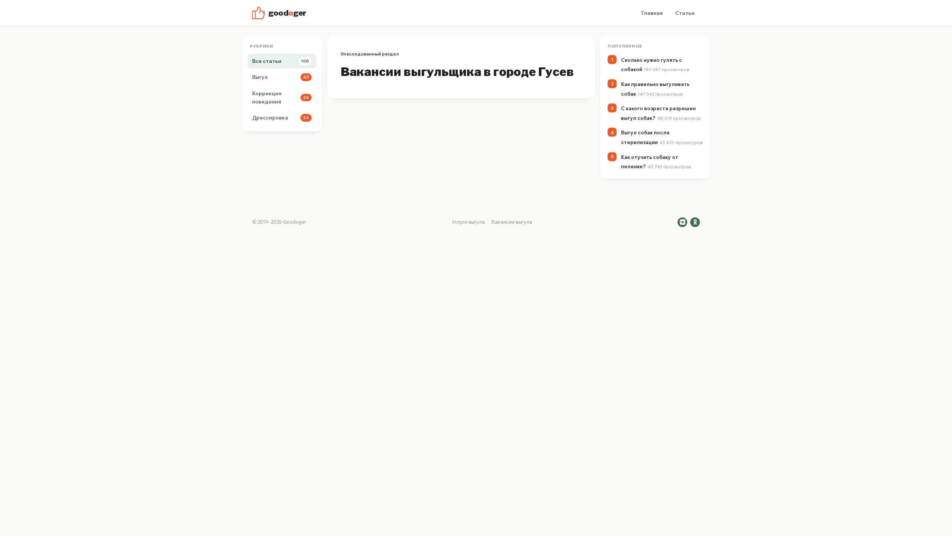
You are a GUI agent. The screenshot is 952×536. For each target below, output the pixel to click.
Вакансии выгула (512, 222)
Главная (652, 13)
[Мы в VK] (682, 222)
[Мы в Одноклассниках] (695, 222)
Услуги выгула (468, 222)
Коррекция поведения (280, 97)
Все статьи (280, 61)
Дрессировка (280, 117)
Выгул (280, 77)
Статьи (685, 13)
